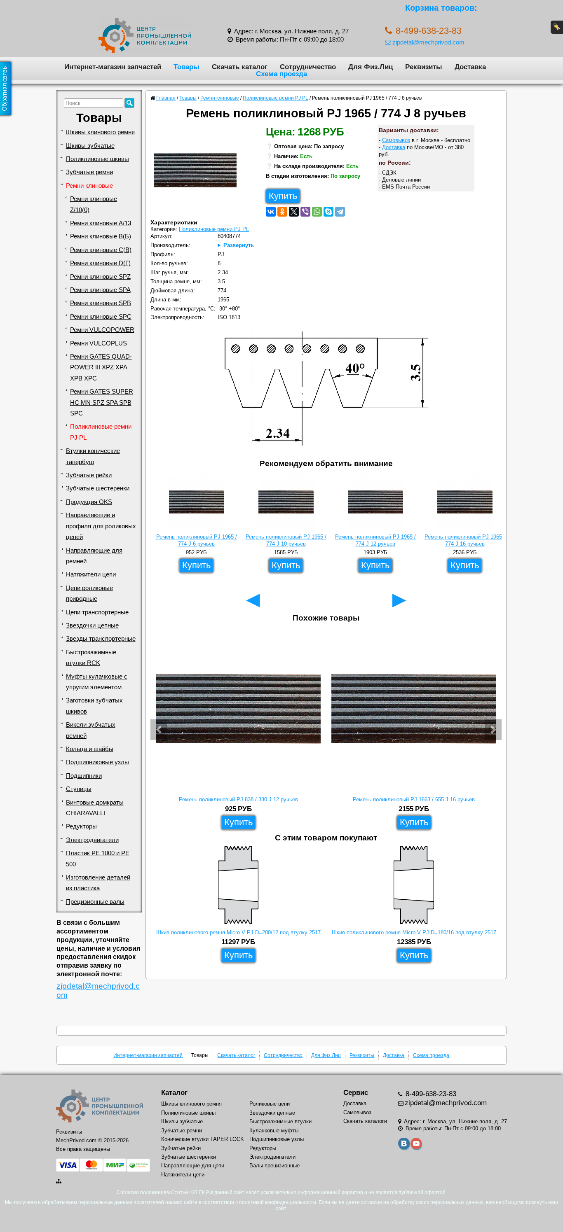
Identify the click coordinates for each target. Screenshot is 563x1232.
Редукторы (81, 826)
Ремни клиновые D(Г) (100, 263)
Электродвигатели (92, 840)
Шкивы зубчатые (90, 145)
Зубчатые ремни (89, 172)
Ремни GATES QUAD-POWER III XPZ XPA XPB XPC (101, 367)
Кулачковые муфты (273, 1130)
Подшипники (84, 775)
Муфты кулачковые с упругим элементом (96, 682)
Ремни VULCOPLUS (98, 343)
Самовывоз (396, 140)
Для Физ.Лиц (370, 67)
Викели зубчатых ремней (90, 730)
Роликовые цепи (269, 1104)
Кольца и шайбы (89, 749)
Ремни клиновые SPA (100, 290)
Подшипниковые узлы (97, 762)
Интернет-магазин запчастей (112, 67)
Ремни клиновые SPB (100, 303)
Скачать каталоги (365, 1121)
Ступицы (78, 789)
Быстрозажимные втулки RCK (91, 657)
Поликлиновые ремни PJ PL (100, 432)
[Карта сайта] (59, 1181)
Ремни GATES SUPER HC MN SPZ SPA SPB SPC (101, 402)
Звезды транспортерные (101, 638)
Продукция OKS (89, 502)
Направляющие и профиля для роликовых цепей (101, 526)
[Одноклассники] (282, 212)
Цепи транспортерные (97, 612)
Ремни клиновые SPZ (100, 276)
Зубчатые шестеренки (97, 488)
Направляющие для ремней (94, 556)
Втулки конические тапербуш (93, 456)
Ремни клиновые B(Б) (100, 236)
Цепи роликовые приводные (89, 593)
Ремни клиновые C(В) (100, 250)
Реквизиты (423, 67)
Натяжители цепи (91, 574)
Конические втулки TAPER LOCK (202, 1139)
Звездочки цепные (92, 625)
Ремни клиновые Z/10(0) (93, 204)
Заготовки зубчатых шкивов (94, 705)
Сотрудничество (308, 67)
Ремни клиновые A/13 (100, 223)
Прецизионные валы (95, 901)
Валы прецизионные (274, 1165)
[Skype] (328, 212)
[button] (158, 729)
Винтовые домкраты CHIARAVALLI (95, 808)
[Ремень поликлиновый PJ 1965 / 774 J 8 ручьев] (198, 172)
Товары (186, 67)
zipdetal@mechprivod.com (428, 42)
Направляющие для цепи (192, 1165)
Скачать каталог (239, 67)
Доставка (470, 67)
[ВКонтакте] (271, 212)
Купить (283, 196)
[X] (294, 212)
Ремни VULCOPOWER (102, 330)
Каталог (174, 1093)
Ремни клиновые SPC (100, 316)
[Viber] (305, 212)
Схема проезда (281, 74)
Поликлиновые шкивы (97, 159)
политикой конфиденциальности (277, 1202)
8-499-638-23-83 (429, 1094)
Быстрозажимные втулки (280, 1121)
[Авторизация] (557, 27)
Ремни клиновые (89, 185)
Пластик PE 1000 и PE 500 (97, 858)
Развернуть (238, 245)
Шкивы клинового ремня (100, 132)
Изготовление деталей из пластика (98, 882)
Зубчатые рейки (89, 475)
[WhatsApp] (317, 212)
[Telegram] (340, 212)
